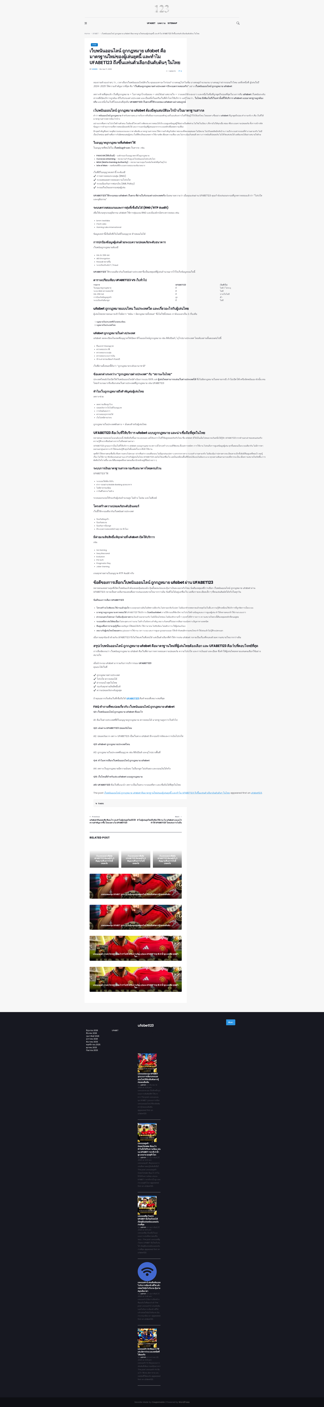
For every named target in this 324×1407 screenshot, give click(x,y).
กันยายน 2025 (92, 1050)
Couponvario (158, 1402)
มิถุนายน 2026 (92, 1030)
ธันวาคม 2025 (92, 1041)
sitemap (172, 23)
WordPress (184, 1402)
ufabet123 (256, 792)
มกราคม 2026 (92, 1039)
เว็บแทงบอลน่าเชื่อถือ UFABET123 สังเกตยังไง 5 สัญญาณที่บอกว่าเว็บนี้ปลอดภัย (104, 860)
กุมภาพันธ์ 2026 (92, 1036)
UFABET (151, 23)
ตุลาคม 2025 (91, 1047)
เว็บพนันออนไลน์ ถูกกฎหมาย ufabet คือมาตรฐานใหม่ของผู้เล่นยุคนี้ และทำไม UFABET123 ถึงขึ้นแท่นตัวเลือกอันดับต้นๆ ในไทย (167, 792)
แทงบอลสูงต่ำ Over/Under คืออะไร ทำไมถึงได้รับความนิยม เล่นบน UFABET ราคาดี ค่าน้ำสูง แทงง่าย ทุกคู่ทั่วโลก (135, 955)
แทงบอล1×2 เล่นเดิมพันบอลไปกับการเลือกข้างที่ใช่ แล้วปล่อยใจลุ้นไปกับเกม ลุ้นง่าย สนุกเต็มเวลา (149, 1286)
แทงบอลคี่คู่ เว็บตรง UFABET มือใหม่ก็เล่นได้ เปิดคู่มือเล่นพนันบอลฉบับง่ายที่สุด (148, 1220)
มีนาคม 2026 (91, 1033)
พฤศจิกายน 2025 (93, 1044)
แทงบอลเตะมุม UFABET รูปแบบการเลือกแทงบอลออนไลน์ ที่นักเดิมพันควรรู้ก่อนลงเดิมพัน (135, 894)
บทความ (161, 23)
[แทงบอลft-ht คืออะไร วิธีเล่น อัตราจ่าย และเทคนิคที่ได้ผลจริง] (147, 1338)
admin (94, 69)
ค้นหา (230, 1022)
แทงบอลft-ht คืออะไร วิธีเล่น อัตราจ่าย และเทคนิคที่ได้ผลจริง (149, 1352)
